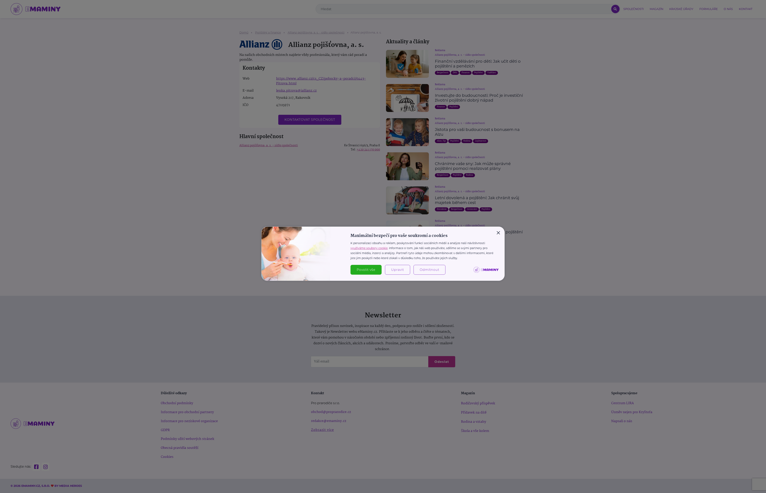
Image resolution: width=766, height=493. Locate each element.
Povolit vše (366, 270)
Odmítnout (429, 270)
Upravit (397, 270)
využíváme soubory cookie (369, 248)
